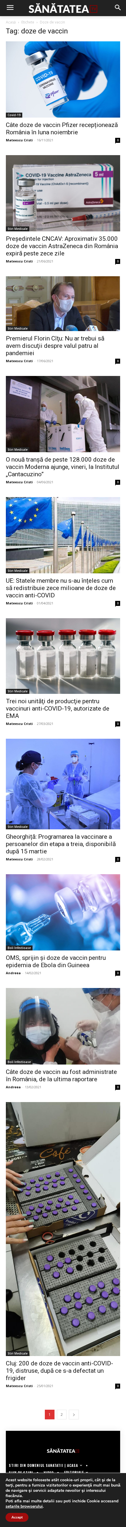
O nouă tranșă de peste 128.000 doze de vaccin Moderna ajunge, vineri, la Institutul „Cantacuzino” (62, 467)
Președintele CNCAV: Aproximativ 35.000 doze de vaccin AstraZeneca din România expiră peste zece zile (62, 246)
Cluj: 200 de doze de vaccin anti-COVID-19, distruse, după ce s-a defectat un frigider (59, 1371)
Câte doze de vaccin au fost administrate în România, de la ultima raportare (61, 1075)
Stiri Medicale (18, 229)
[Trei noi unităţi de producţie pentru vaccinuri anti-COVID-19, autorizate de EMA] (63, 656)
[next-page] (74, 1414)
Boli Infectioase (19, 948)
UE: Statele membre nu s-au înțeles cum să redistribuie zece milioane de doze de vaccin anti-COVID (61, 588)
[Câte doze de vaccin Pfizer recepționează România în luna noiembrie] (63, 79)
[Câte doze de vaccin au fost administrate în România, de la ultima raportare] (63, 1026)
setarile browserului (24, 1506)
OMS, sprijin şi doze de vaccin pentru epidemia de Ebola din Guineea (56, 961)
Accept (17, 1517)
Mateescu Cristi (19, 140)
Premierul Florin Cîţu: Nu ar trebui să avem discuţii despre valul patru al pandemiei (55, 346)
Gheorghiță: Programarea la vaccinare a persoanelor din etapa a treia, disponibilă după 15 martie (61, 844)
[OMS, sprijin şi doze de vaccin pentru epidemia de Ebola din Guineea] (63, 912)
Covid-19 (14, 115)
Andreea (13, 973)
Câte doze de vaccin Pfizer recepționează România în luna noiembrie (62, 128)
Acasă (11, 22)
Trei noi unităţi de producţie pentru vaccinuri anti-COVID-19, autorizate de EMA (57, 708)
